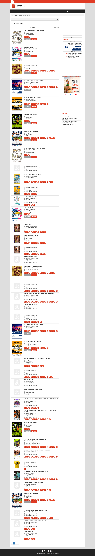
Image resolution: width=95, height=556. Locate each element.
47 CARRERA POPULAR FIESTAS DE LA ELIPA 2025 (35, 186)
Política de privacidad (38, 554)
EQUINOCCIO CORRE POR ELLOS (31, 314)
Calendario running (18, 15)
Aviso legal (53, 554)
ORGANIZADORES (52, 11)
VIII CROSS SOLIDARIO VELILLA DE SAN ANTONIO (35, 510)
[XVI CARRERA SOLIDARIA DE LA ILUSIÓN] (72, 48)
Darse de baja (58, 554)
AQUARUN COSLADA (28, 47)
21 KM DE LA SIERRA (28, 224)
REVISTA (39, 11)
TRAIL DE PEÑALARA (29, 379)
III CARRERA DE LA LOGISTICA (31, 131)
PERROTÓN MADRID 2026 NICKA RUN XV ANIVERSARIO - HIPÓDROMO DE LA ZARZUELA (41, 399)
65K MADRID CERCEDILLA (30, 246)
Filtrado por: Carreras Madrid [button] (19, 19)
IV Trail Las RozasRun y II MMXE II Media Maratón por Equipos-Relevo (40, 411)
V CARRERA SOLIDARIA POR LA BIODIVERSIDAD (35, 439)
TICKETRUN (33, 11)
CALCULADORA (61, 11)
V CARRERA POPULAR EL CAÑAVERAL (33, 97)
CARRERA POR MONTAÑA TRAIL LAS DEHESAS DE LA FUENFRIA (39, 293)
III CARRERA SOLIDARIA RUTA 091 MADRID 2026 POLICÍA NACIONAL (39, 450)
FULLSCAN (45, 11)
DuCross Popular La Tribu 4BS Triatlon (34, 369)
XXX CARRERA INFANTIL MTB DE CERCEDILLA (34, 30)
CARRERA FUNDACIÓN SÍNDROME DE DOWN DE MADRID (37, 358)
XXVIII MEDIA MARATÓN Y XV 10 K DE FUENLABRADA (36, 471)
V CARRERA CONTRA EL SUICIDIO (32, 461)
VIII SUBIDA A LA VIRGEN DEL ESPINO (32, 174)
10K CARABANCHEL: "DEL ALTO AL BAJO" (33, 482)
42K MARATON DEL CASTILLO (31, 235)
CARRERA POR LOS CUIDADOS (31, 304)
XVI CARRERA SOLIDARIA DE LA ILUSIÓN (33, 80)
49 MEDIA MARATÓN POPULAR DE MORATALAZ (35, 520)
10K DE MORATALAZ (28, 531)
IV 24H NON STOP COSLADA (30, 114)
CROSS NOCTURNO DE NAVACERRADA (33, 389)
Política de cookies (46, 554)
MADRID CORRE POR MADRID (30, 256)
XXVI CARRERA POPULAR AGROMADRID (33, 64)
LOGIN (69, 11)
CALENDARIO (26, 11)
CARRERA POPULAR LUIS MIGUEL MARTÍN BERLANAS (36, 165)
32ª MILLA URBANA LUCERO (30, 196)
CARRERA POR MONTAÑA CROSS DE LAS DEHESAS (36, 283)
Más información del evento (31, 170)
